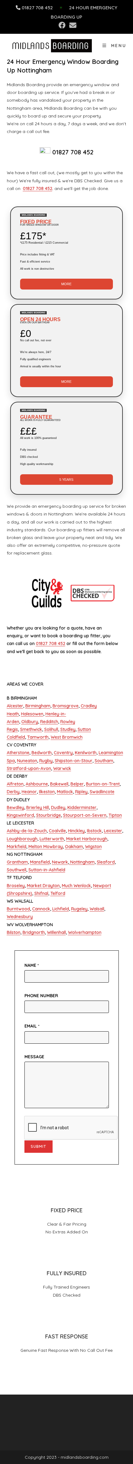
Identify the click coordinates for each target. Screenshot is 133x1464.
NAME (31, 965)
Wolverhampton (84, 932)
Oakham (74, 846)
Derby (13, 791)
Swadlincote (102, 791)
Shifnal (41, 893)
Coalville (57, 831)
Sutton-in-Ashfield (46, 870)
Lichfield (60, 909)
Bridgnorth (34, 932)
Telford (57, 893)
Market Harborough (86, 839)
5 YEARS (66, 479)
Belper (77, 784)
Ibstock (94, 831)
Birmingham (37, 706)
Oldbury (29, 721)
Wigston (93, 846)
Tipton (115, 815)
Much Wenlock (76, 885)
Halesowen (32, 714)
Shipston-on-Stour (73, 760)
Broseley (16, 885)
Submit (38, 1146)
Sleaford (106, 862)
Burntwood (18, 909)
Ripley (81, 791)
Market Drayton (43, 885)
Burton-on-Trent (103, 784)
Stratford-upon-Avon (29, 768)
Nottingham (82, 862)
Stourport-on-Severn (84, 815)
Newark (60, 862)
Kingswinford (20, 815)
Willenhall (56, 932)
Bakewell (59, 784)
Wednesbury (20, 916)
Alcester (15, 706)
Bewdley (15, 807)
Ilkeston (47, 791)
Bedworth (42, 752)
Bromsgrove (66, 706)
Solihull (51, 729)
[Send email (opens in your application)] (71, 25)
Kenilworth (86, 752)
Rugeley (79, 909)
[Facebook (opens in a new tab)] (62, 25)
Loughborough (22, 839)
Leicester (113, 831)
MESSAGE (34, 1056)
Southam (104, 760)
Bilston (13, 932)
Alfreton (15, 784)
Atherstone (18, 752)
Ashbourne (37, 784)
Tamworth (38, 737)
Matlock (65, 791)
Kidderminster (82, 807)
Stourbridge (48, 815)
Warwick (62, 768)
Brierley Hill (37, 807)
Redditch (49, 721)
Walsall (97, 909)
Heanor (29, 791)
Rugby (46, 760)
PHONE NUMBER (41, 995)
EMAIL (31, 1026)
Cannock (41, 909)
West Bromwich (67, 737)
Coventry (63, 752)
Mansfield (40, 862)
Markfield (16, 846)
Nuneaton (27, 760)
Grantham (17, 862)
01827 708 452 (37, 8)
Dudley (58, 807)
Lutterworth (52, 839)
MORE (66, 284)
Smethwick (31, 729)
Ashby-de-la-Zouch (27, 831)
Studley (67, 729)
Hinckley (76, 831)
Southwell (16, 870)
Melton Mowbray (45, 846)
